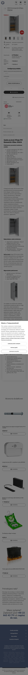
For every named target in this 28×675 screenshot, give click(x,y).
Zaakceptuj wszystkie (14, 351)
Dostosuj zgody (14, 347)
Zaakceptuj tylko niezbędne (14, 343)
